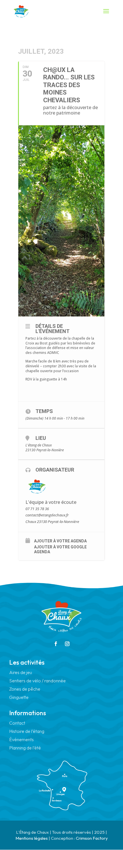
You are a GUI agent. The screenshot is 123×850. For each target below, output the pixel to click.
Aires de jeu (20, 672)
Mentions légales (31, 838)
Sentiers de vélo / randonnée (37, 680)
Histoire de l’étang (26, 731)
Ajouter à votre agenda (60, 541)
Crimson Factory (92, 838)
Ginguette (19, 697)
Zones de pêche (24, 689)
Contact (17, 723)
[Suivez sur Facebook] (55, 643)
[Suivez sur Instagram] (67, 643)
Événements (21, 739)
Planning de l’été (25, 748)
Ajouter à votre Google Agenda (60, 549)
